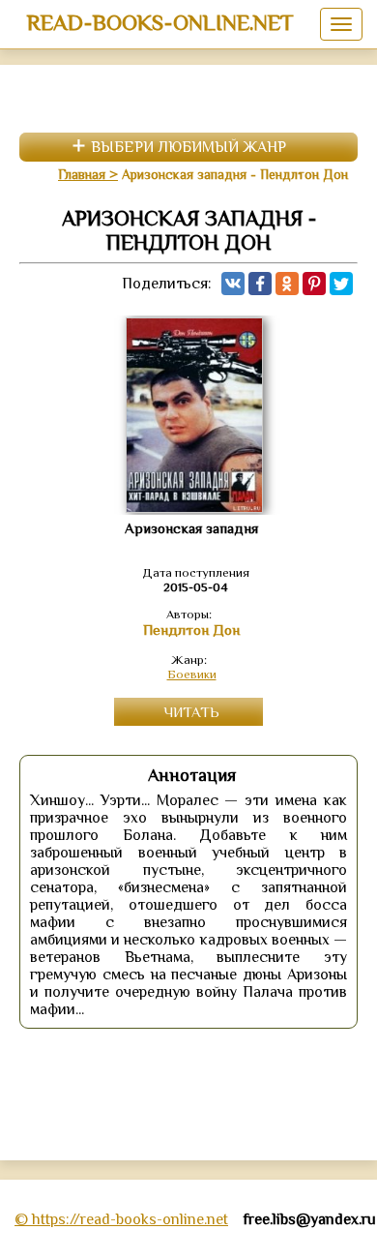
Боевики (192, 674)
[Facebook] (260, 283)
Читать (191, 712)
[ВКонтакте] (233, 283)
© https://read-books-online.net (121, 1219)
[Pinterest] (314, 283)
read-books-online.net (160, 22)
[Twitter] (341, 283)
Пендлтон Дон (191, 630)
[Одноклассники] (287, 283)
